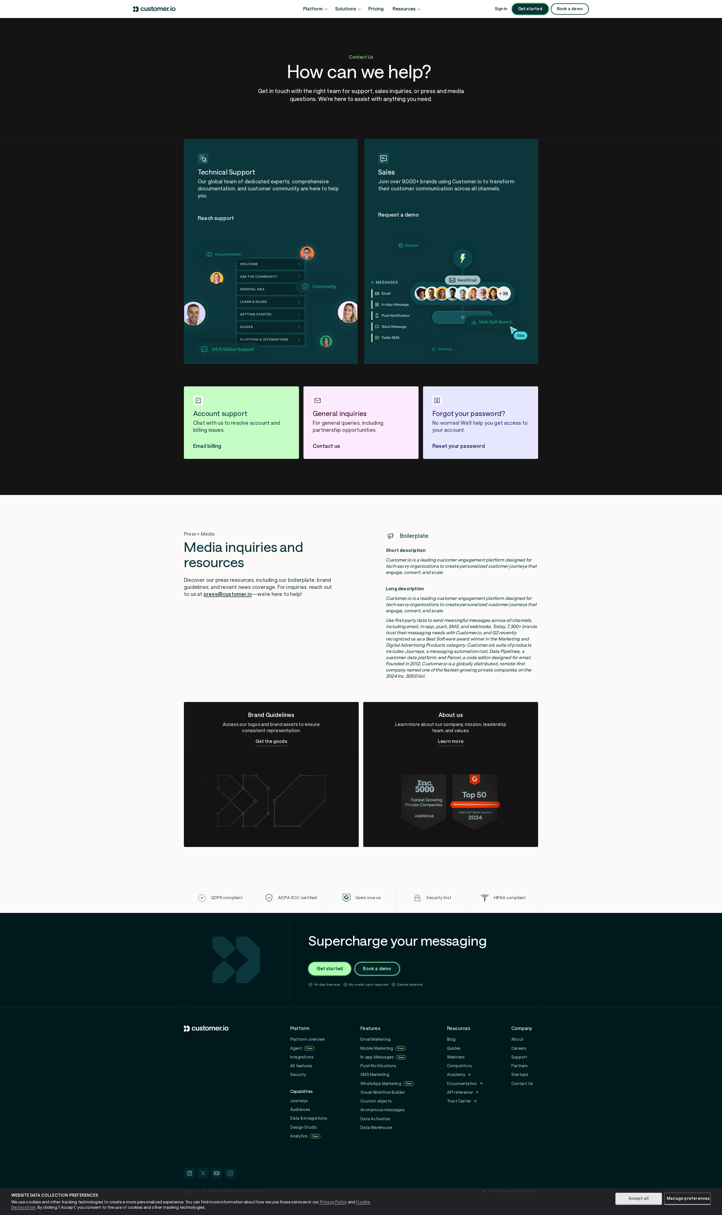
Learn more (450, 741)
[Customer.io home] (154, 9)
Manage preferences (688, 1198)
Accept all (639, 1198)
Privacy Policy (333, 1202)
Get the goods (271, 741)
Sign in (501, 8)
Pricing (376, 8)
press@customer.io (228, 594)
